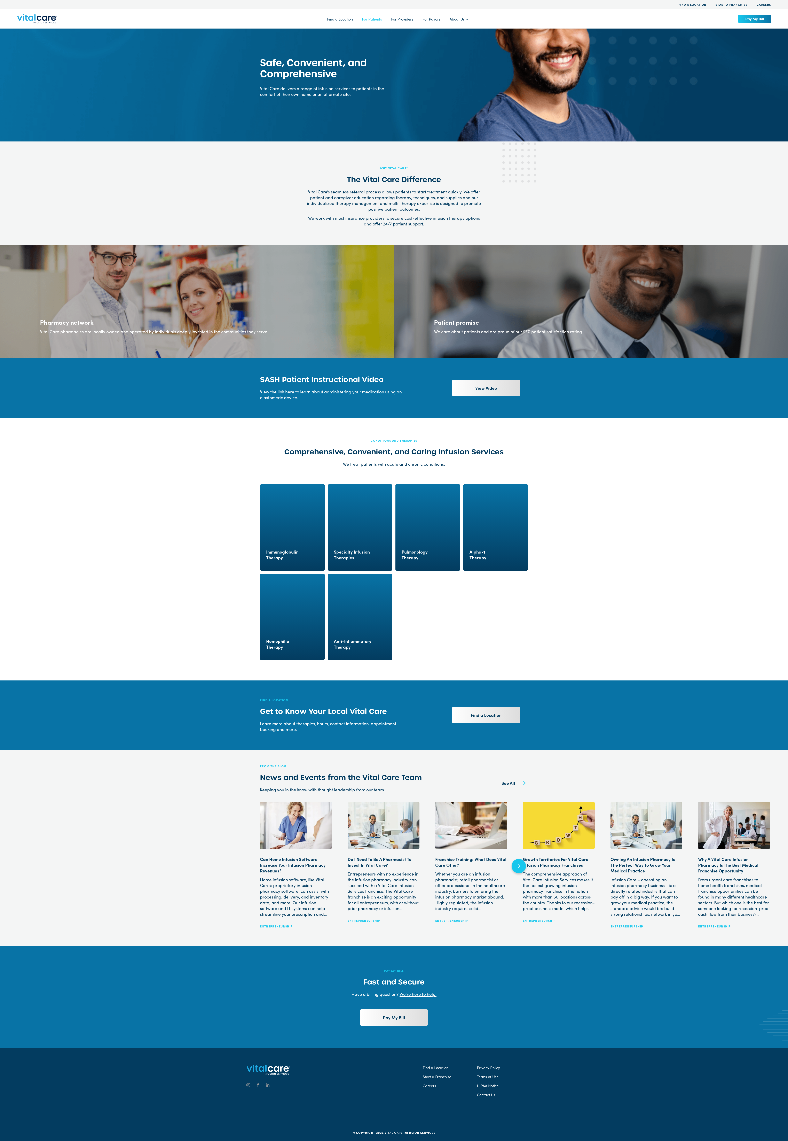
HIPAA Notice (488, 1085)
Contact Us (486, 1094)
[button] (519, 866)
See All (508, 783)
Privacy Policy (488, 1067)
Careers (764, 4)
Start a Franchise (732, 4)
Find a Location (692, 4)
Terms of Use (487, 1076)
